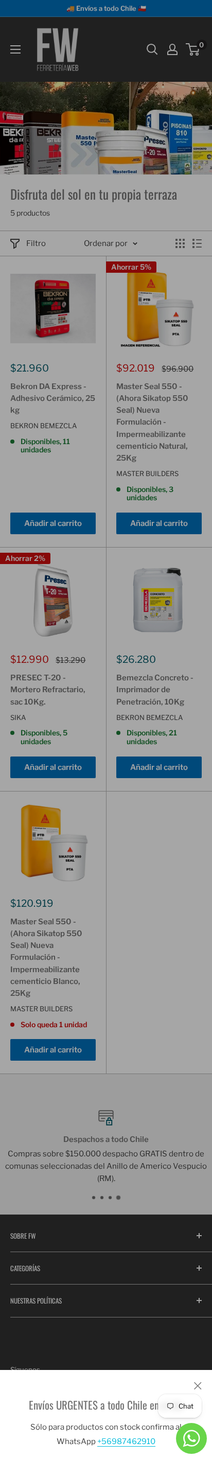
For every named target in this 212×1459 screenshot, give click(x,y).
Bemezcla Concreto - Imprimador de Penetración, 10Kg (154, 690)
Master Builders (147, 473)
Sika (18, 717)
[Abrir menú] (15, 49)
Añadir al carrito (53, 523)
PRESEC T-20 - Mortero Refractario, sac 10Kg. (47, 690)
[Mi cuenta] (172, 49)
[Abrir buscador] (152, 49)
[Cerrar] (198, 1385)
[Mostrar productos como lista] (197, 243)
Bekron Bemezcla (43, 425)
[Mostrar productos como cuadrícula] (180, 243)
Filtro (36, 243)
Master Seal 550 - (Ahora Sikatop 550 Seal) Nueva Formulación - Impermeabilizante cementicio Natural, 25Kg (152, 422)
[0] (193, 49)
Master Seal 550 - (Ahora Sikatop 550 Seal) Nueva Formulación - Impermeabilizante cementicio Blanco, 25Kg (46, 957)
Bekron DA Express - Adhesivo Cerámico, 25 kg (52, 398)
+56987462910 (126, 1441)
